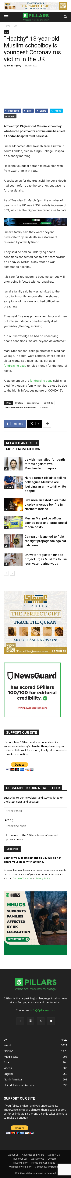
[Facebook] (20, 1021)
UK (15, 26)
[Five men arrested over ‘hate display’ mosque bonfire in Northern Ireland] (13, 504)
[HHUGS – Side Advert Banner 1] (35, 954)
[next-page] (12, 573)
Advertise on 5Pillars (33, 1154)
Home (7, 26)
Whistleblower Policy (20, 1166)
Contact (52, 1158)
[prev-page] (6, 573)
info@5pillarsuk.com (42, 1010)
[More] (47, 424)
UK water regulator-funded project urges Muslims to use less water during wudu (46, 559)
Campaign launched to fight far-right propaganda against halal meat (45, 541)
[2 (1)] (35, 653)
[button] (6, 17)
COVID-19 (48, 402)
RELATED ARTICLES (21, 443)
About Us (13, 1154)
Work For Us (37, 1158)
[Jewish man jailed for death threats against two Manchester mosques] (13, 463)
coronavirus (33, 402)
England (9, 487)
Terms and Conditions (43, 1162)
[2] (35, 6)
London (44, 407)
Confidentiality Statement (48, 1166)
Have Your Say (19, 1158)
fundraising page (15, 365)
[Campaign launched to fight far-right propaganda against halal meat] (13, 541)
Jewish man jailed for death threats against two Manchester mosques (45, 464)
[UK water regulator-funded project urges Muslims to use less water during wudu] (13, 559)
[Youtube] (51, 1021)
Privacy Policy (43, 878)
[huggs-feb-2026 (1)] (35, 222)
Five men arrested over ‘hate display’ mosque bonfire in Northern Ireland (45, 504)
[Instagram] (30, 1021)
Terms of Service (22, 878)
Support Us (54, 1154)
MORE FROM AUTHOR (23, 449)
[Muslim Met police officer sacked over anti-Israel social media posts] (13, 522)
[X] (40, 1021)
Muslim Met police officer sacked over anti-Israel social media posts (46, 522)
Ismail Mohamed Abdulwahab (20, 407)
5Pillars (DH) (14, 65)
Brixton (19, 402)
